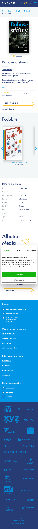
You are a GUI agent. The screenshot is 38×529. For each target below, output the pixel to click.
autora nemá (19, 164)
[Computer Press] (30, 430)
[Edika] (29, 419)
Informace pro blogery (10, 338)
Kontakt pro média (8, 334)
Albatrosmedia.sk (8, 370)
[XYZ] (11, 419)
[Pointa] (28, 478)
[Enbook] (28, 507)
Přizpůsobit (18, 280)
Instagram (10, 388)
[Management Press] (7, 439)
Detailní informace (10, 109)
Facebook (9, 392)
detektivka (23, 188)
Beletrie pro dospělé (13, 11)
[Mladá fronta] (8, 490)
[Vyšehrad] (10, 460)
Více (3, 88)
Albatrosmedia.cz (8, 365)
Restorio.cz (6, 375)
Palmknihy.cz (6, 361)
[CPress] (8, 446)
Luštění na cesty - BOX (19, 162)
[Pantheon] (7, 478)
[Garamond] (27, 490)
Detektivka (28, 11)
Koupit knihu (11, 103)
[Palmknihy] (29, 469)
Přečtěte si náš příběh (9, 348)
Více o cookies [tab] (31, 250)
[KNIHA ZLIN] (14, 452)
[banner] (7, 3)
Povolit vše (19, 274)
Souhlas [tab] (7, 250)
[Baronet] (10, 499)
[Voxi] (30, 460)
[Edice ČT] (7, 469)
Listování (19, 56)
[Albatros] (7, 409)
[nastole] (9, 430)
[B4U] (26, 439)
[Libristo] (29, 499)
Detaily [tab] (19, 250)
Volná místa (6, 343)
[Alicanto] (28, 446)
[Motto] (30, 409)
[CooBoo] (19, 409)
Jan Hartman (7, 69)
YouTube (9, 396)
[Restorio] (8, 507)
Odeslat (10, 291)
